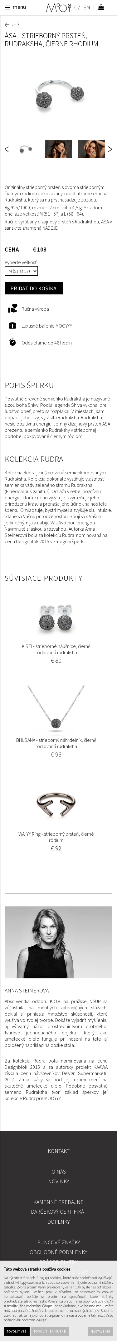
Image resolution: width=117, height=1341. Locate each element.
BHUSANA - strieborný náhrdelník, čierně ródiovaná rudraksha (56, 743)
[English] (86, 8)
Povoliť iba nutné (50, 1331)
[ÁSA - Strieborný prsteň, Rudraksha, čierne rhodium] (58, 94)
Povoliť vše (17, 1331)
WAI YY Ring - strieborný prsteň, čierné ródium (56, 837)
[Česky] (77, 8)
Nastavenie (100, 1331)
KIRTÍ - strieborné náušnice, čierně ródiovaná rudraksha (56, 649)
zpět (16, 24)
